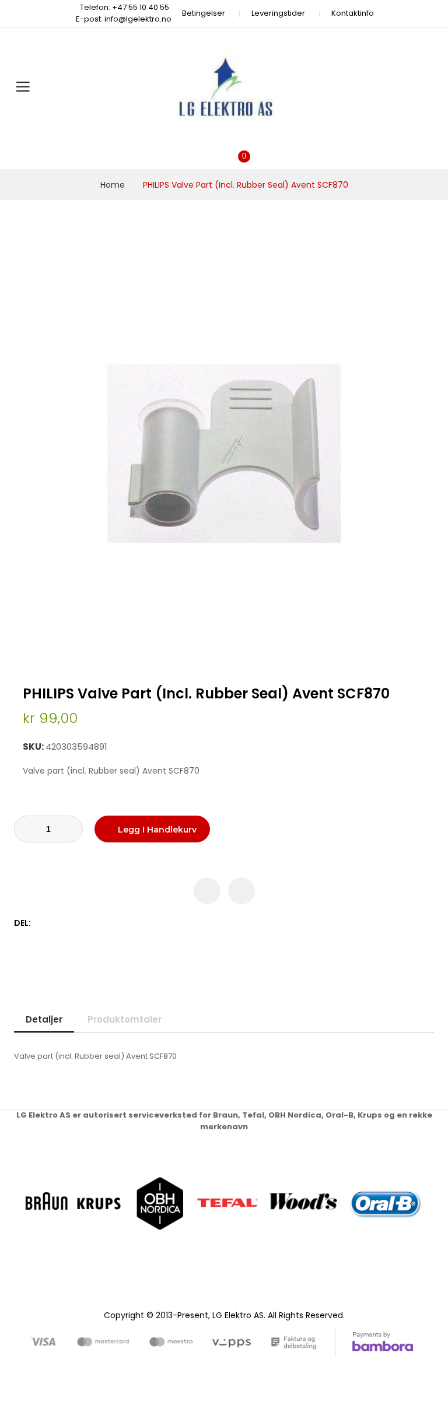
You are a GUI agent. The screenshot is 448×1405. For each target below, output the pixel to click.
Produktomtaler (125, 1019)
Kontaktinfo (352, 13)
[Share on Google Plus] (78, 923)
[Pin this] (66, 923)
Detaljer (44, 1019)
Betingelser (203, 13)
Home (112, 185)
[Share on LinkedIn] (91, 923)
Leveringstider (278, 13)
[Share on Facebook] (41, 923)
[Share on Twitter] (54, 923)
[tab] (44, 1019)
